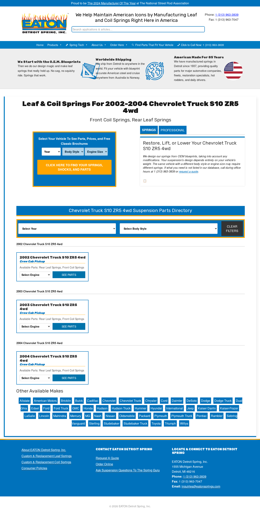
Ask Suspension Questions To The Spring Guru (128, 470)
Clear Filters (232, 228)
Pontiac (201, 416)
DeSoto (192, 400)
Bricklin (66, 400)
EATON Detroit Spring (41, 19)
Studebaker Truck (135, 423)
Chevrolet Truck (130, 400)
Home (40, 45)
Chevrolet (109, 400)
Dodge (205, 400)
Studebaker (111, 423)
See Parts (69, 275)
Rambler (217, 416)
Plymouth (160, 416)
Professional (173, 130)
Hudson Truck (121, 408)
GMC (75, 408)
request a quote (188, 171)
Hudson (102, 408)
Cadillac (92, 400)
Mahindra (59, 416)
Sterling (94, 423)
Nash (97, 416)
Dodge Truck (223, 400)
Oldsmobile (127, 416)
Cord (164, 400)
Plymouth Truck (181, 416)
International (174, 408)
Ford (46, 408)
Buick (79, 400)
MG (87, 416)
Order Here (117, 45)
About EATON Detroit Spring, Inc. (44, 450)
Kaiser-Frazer (229, 408)
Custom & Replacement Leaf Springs (47, 456)
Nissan (110, 416)
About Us (97, 45)
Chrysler (151, 400)
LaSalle (30, 416)
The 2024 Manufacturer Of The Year (111, 3)
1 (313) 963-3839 (226, 14)
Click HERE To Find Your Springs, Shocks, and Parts (74, 167)
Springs (149, 130)
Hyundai (156, 408)
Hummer (140, 408)
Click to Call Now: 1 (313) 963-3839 (202, 45)
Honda (88, 408)
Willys (184, 423)
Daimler (177, 400)
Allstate (25, 400)
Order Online (104, 464)
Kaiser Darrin (207, 408)
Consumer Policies (34, 468)
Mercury (75, 416)
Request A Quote (107, 458)
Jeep (190, 408)
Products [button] (52, 45)
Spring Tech (76, 45)
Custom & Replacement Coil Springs (46, 462)
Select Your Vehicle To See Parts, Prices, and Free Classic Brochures (74, 141)
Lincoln (44, 416)
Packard (144, 416)
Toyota (156, 423)
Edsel (35, 408)
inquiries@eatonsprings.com (201, 486)
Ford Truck (61, 408)
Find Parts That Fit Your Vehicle (154, 45)
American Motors (45, 400)
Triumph (170, 423)
